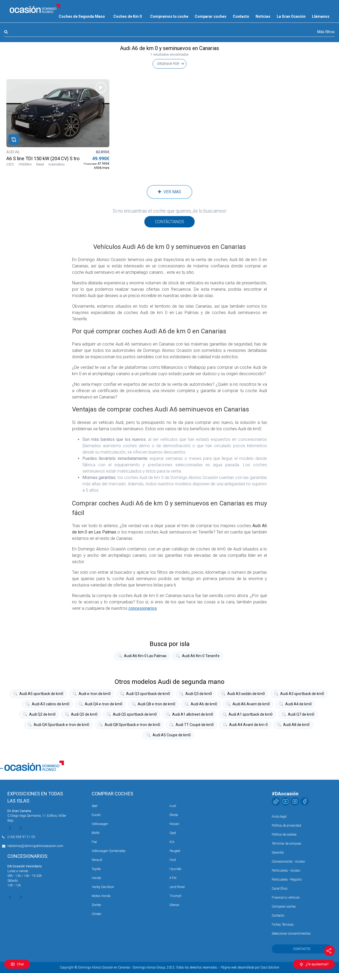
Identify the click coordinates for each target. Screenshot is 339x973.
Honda (96, 878)
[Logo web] (35, 8)
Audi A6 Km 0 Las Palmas (145, 656)
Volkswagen (100, 824)
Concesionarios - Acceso (288, 861)
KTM (173, 878)
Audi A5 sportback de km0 (41, 694)
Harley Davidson (103, 887)
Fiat (94, 842)
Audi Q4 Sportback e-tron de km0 (61, 725)
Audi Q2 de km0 (42, 714)
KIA (172, 842)
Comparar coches (210, 16)
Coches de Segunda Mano (82, 16)
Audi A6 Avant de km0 (251, 704)
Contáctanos (169, 221)
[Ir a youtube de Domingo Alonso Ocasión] (285, 801)
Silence (174, 905)
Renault (97, 860)
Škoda (174, 815)
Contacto (241, 16)
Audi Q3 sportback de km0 (148, 694)
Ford (173, 860)
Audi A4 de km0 (298, 704)
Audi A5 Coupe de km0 (172, 735)
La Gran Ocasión (291, 16)
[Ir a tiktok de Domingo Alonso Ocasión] (276, 801)
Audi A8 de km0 (296, 725)
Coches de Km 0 (127, 16)
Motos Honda (101, 896)
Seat (94, 806)
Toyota (96, 869)
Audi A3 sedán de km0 (246, 694)
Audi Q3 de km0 (198, 694)
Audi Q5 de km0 (84, 714)
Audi (173, 806)
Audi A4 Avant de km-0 (248, 725)
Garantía (278, 852)
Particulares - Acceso (286, 870)
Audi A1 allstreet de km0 (192, 714)
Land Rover (177, 887)
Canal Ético (279, 888)
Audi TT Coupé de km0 (195, 725)
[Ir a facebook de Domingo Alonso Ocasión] (304, 801)
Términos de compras (286, 843)
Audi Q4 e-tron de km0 (103, 704)
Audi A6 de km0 (204, 704)
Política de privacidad (286, 825)
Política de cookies (284, 834)
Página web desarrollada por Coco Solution (250, 967)
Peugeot (175, 851)
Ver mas (171, 191)
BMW (96, 833)
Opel (173, 833)
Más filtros (326, 32)
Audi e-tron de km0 (95, 694)
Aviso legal (279, 816)
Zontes (96, 905)
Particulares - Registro (287, 879)
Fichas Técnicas (283, 924)
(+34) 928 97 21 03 (21, 837)
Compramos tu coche (169, 16)
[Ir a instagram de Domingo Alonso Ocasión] (295, 801)
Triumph (176, 896)
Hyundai (175, 869)
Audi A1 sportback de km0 (251, 714)
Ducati (96, 815)
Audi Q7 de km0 (301, 714)
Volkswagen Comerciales (109, 851)
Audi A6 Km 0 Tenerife (201, 656)
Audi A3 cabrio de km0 (50, 704)
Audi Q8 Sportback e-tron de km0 (132, 725)
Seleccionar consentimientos (291, 933)
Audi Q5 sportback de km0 (135, 714)
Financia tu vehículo (286, 897)
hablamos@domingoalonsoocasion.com (35, 846)
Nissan (174, 824)
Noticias (263, 16)
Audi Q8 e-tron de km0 (156, 704)
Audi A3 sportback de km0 (302, 694)
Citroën (96, 914)
